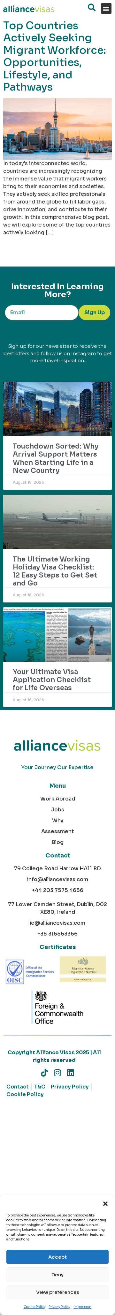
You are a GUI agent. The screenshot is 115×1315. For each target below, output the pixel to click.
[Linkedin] (71, 1073)
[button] (105, 1203)
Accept (57, 1257)
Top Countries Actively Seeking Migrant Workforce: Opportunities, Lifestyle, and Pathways (54, 56)
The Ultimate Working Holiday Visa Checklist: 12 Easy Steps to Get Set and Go (55, 571)
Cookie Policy (34, 1307)
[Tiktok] (45, 1073)
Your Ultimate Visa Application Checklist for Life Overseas (52, 680)
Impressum (82, 1307)
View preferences (57, 1292)
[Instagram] (58, 1073)
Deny (57, 1274)
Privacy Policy (59, 1307)
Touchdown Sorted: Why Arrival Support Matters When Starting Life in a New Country (55, 458)
